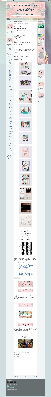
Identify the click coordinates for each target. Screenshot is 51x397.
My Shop (8, 386)
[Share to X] (27, 352)
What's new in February (10, 145)
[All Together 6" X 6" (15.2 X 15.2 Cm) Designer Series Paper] (25, 265)
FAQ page (17, 330)
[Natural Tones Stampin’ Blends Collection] (30, 272)
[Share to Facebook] (28, 352)
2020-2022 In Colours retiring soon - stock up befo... (10, 83)
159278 (25, 274)
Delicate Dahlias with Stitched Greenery (10, 143)
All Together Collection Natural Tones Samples (10, 73)
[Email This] (25, 352)
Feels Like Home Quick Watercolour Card (10, 136)
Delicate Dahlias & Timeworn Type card (10, 148)
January (10, 150)
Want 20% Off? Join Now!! (10, 387)
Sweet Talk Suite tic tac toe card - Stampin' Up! (10, 97)
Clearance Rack (9, 385)
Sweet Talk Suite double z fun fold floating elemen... (10, 93)
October (10, 59)
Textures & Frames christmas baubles (10, 114)
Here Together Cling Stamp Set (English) (20, 274)
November (10, 57)
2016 (8, 157)
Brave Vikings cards (10, 128)
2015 (8, 158)
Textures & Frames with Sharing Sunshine (10, 123)
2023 (8, 53)
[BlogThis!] (26, 352)
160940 (30, 276)
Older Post (35, 376)
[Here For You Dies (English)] (25, 271)
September (10, 60)
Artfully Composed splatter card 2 (10, 86)
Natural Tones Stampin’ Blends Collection (30, 274)
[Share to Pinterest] (28, 352)
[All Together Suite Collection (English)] (20, 264)
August (10, 61)
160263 (30, 266)
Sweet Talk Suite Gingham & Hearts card (10, 104)
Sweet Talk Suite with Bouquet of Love (10, 107)
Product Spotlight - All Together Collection (10, 79)
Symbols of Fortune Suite (10, 70)
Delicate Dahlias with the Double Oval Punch (10, 140)
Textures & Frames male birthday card (11, 121)
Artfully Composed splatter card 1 (10, 90)
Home (26, 376)
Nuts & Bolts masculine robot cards (10, 127)
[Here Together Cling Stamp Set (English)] (20, 272)
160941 (21, 268)
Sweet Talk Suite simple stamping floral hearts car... (10, 100)
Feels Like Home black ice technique (11, 131)
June (9, 63)
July (9, 62)
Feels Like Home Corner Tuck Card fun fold (10, 133)
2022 (8, 54)
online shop (23, 259)
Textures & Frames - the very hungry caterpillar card (10, 117)
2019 (8, 154)
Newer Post (16, 376)
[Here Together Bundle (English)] (30, 263)
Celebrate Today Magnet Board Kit (10, 76)
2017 (8, 156)
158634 (21, 276)
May (9, 64)
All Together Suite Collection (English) (20, 266)
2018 (8, 155)
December (10, 55)
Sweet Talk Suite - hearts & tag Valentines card (10, 110)
